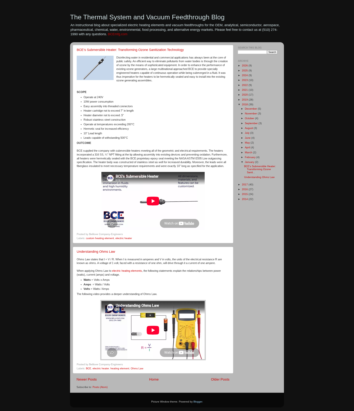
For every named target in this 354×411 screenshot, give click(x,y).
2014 (245, 199)
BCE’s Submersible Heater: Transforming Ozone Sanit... (260, 169)
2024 (245, 75)
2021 (245, 90)
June (248, 138)
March (249, 152)
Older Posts (220, 379)
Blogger (197, 401)
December (251, 108)
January (250, 162)
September (251, 123)
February (250, 157)
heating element (119, 368)
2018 (245, 104)
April (248, 147)
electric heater (123, 238)
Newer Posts (87, 379)
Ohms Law (137, 368)
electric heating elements (127, 270)
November (251, 113)
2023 (245, 80)
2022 (245, 85)
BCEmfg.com (117, 34)
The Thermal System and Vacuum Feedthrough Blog (147, 17)
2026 (245, 65)
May (248, 142)
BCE (88, 368)
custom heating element (100, 238)
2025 (245, 70)
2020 (245, 94)
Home (154, 379)
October (250, 118)
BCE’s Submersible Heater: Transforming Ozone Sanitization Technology (130, 50)
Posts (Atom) (100, 387)
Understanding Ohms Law (96, 251)
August (249, 128)
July (247, 133)
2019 (245, 99)
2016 (245, 189)
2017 (245, 184)
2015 (245, 194)
